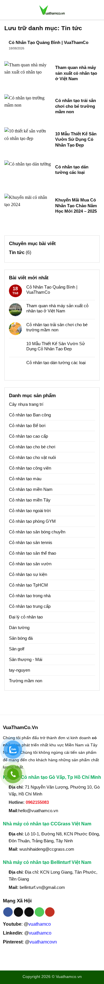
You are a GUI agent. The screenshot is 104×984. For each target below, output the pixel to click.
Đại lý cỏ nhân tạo (26, 616)
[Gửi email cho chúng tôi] (29, 912)
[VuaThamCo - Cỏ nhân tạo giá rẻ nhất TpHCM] (52, 10)
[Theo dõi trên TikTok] (18, 912)
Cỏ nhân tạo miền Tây (30, 499)
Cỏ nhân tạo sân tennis (30, 542)
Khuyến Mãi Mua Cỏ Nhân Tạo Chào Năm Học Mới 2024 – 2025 (76, 205)
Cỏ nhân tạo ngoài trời (30, 510)
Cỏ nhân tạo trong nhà (30, 595)
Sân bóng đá (21, 638)
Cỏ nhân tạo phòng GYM (32, 521)
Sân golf (16, 648)
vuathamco (39, 924)
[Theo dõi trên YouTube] (50, 912)
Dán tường (19, 627)
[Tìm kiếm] (97, 9)
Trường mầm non (25, 680)
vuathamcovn (43, 941)
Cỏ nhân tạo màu (25, 478)
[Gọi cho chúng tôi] (39, 912)
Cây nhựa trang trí (26, 404)
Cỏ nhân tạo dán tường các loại (71, 169)
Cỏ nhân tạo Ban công (30, 414)
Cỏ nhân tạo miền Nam (31, 489)
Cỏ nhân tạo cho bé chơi (32, 446)
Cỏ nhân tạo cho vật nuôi (32, 457)
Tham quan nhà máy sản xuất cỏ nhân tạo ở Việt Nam (76, 73)
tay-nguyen (19, 670)
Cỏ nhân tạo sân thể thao (32, 553)
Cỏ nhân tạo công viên (30, 468)
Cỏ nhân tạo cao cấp (28, 436)
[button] (7, 10)
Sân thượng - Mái (25, 659)
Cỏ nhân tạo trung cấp (30, 606)
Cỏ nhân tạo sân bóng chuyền (37, 531)
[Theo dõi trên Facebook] (8, 912)
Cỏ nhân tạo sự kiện (28, 574)
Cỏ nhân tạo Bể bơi (27, 425)
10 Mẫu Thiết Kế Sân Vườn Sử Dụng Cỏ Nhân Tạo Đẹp (75, 139)
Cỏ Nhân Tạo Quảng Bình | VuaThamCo (48, 42)
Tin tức (17, 252)
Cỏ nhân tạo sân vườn (30, 563)
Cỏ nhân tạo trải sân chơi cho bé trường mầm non (75, 106)
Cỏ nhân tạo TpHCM (28, 585)
